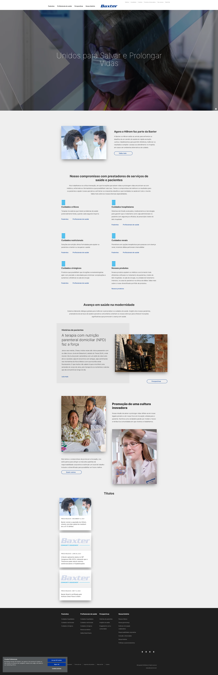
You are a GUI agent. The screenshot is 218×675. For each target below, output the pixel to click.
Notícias (127, 2)
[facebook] (146, 651)
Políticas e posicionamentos (127, 643)
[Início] (109, 6)
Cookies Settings (56, 668)
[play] (216, 109)
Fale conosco (160, 2)
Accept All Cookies (57, 660)
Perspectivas (156, 381)
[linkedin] (142, 651)
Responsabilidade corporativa (127, 632)
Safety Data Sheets (86, 633)
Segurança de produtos (89, 664)
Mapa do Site (100, 664)
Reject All (56, 664)
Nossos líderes (123, 619)
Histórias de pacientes (105, 619)
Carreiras (140, 2)
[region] (35, 664)
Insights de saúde (104, 622)
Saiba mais (123, 153)
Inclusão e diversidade (125, 636)
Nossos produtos (85, 629)
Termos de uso (77, 664)
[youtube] (153, 651)
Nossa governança (124, 622)
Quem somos (71, 472)
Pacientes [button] (51, 6)
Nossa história (123, 639)
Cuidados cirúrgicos (67, 626)
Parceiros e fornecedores (149, 2)
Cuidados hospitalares (67, 619)
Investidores (133, 2)
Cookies (107, 664)
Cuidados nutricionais (67, 622)
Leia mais (65, 377)
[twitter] (150, 651)
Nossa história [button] (90, 6)
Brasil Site (167, 2)
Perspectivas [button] (79, 6)
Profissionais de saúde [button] (64, 6)
